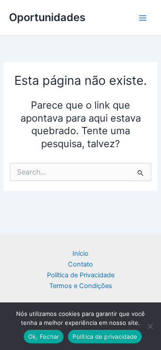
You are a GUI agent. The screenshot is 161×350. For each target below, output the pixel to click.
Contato (80, 264)
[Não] (149, 326)
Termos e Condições (80, 286)
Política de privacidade (104, 336)
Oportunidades (47, 17)
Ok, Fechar (43, 336)
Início (80, 253)
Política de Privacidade (80, 275)
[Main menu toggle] (142, 18)
